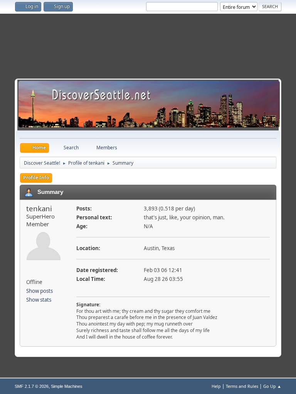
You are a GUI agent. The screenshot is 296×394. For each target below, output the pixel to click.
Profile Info (36, 177)
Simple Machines (66, 386)
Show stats (38, 299)
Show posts (39, 290)
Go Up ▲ (272, 386)
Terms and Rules (242, 386)
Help (216, 386)
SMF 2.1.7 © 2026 (32, 386)
